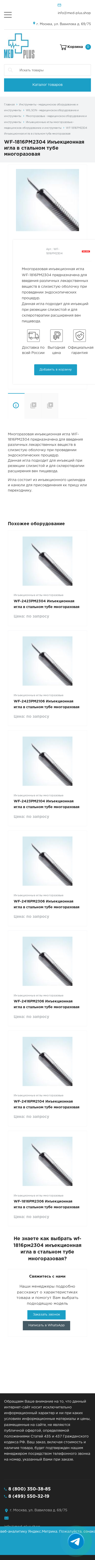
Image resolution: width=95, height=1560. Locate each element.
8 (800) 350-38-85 (29, 1489)
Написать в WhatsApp (46, 1325)
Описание (16, 405)
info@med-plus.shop (74, 13)
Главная (9, 104)
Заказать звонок (46, 1314)
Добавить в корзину (56, 369)
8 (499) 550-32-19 (28, 1496)
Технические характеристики (33, 405)
